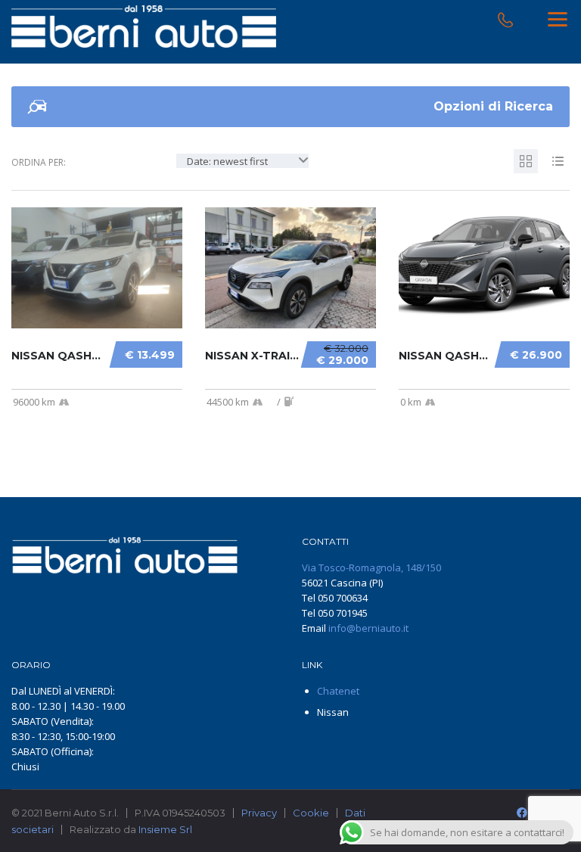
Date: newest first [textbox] (227, 161)
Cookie (311, 813)
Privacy (259, 813)
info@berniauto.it (368, 628)
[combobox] (242, 161)
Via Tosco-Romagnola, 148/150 (371, 567)
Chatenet (338, 691)
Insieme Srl (165, 829)
